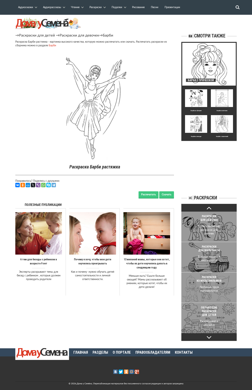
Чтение (75, 7)
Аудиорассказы (52, 7)
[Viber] (38, 185)
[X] (33, 185)
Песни (154, 7)
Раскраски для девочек (79, 35)
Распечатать (148, 194)
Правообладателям (152, 352)
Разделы (100, 352)
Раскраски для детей (37, 35)
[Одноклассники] (22, 185)
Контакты (184, 352)
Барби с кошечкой (222, 136)
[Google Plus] (137, 372)
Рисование (138, 7)
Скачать (166, 194)
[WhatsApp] (43, 185)
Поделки (117, 7)
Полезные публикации (43, 205)
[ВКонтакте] (17, 185)
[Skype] (48, 185)
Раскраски (95, 7)
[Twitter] (121, 372)
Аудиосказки (25, 7)
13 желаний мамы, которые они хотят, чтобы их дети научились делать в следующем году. (147, 263)
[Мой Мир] (28, 185)
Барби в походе (196, 136)
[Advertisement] (209, 164)
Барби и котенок (222, 110)
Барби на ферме (196, 110)
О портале (122, 352)
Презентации (172, 7)
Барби (108, 35)
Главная (80, 352)
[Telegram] (53, 185)
